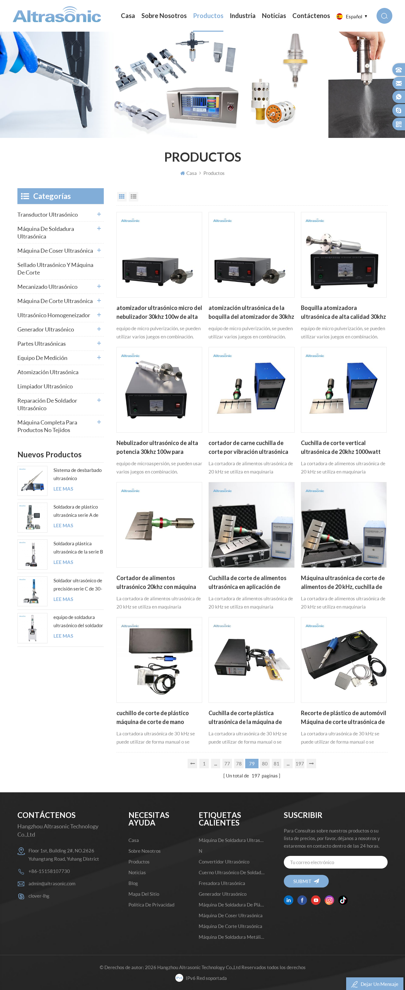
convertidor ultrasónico (224, 861)
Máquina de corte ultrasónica (55, 300)
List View (133, 196)
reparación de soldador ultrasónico (47, 404)
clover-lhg (38, 896)
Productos (208, 15)
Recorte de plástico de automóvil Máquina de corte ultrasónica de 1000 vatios (343, 718)
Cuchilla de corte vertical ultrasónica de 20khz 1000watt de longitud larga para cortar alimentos (341, 448)
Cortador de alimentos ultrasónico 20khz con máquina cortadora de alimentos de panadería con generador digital (157, 583)
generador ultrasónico (45, 329)
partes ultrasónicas (41, 343)
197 (300, 763)
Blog (133, 883)
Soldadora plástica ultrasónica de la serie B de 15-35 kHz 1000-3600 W (78, 548)
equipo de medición (42, 357)
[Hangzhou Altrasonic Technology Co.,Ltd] (57, 14)
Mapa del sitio (143, 894)
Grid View (122, 196)
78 (239, 763)
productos (139, 861)
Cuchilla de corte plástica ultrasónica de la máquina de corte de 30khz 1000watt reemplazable (245, 718)
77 (227, 763)
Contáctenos (311, 15)
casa (133, 840)
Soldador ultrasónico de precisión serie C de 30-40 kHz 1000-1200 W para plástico (77, 585)
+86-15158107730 (49, 871)
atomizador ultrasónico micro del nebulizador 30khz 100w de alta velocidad (159, 313)
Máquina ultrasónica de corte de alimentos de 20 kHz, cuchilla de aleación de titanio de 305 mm (343, 583)
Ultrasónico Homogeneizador (53, 315)
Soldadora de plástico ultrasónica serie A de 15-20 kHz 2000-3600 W (77, 511)
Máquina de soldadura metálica (232, 937)
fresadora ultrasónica (222, 883)
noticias (274, 15)
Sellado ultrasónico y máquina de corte (55, 268)
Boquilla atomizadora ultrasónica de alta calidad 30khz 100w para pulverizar (343, 313)
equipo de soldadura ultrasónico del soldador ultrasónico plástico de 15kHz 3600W (78, 621)
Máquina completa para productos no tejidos (47, 426)
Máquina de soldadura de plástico (232, 904)
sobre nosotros (164, 15)
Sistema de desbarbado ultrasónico (77, 474)
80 (265, 763)
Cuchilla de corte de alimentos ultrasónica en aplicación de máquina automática (247, 583)
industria (243, 15)
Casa (128, 15)
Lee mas (63, 489)
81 (276, 763)
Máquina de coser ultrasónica (55, 250)
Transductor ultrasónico (47, 214)
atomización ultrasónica (47, 371)
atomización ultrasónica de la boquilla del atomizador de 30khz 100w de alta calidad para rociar (251, 313)
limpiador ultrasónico (45, 386)
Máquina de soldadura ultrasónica (45, 232)
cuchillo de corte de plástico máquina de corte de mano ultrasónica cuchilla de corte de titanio (156, 718)
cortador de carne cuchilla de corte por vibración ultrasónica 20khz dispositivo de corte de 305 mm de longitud (248, 448)
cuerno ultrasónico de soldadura (232, 872)
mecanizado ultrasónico (47, 286)
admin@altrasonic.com (51, 883)
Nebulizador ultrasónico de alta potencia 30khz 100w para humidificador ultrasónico (157, 448)
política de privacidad (151, 904)
